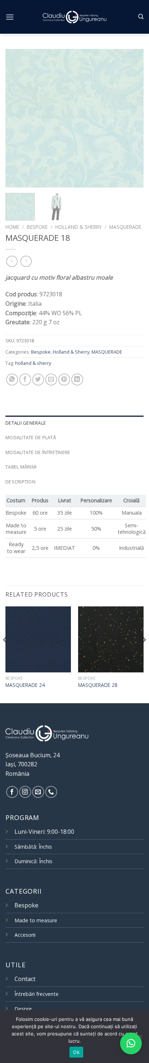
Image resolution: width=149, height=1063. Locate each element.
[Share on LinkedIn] (77, 380)
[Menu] (9, 17)
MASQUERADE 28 (98, 685)
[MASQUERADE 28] (111, 639)
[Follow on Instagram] (25, 792)
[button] (131, 1043)
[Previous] (17, 118)
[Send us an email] (38, 792)
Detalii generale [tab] (25, 423)
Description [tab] (20, 481)
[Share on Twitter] (38, 380)
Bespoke (37, 226)
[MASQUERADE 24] (38, 639)
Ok (76, 1052)
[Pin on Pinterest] (64, 380)
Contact (24, 979)
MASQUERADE (125, 226)
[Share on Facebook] (25, 380)
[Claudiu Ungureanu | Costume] (74, 17)
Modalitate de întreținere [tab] (37, 452)
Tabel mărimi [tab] (21, 466)
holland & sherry (33, 363)
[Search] (141, 17)
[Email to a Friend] (51, 380)
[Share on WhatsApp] (12, 380)
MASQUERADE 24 (25, 685)
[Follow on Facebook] (12, 792)
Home (12, 226)
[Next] (131, 118)
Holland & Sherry (78, 226)
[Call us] (51, 792)
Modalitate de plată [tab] (30, 437)
